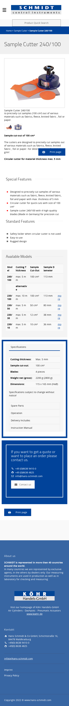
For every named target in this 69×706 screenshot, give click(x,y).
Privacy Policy (11, 675)
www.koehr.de (35, 613)
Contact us (25, 484)
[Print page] (44, 151)
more (59, 297)
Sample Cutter (20, 30)
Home (9, 30)
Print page (55, 151)
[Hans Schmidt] (36, 9)
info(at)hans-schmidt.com (18, 658)
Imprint (8, 669)
